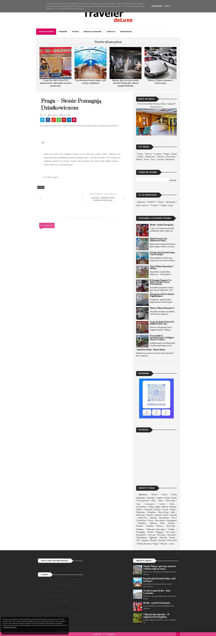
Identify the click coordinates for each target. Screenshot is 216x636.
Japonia (173, 515)
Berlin (140, 157)
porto (146, 159)
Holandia (151, 512)
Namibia (149, 526)
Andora (164, 494)
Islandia (158, 515)
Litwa (150, 520)
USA (138, 540)
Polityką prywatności (10, 627)
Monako (139, 526)
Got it (167, 6)
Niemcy (159, 526)
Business (141, 202)
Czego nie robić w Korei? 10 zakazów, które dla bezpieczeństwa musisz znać (55, 83)
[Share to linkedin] (69, 120)
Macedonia (160, 520)
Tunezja (163, 538)
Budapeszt (150, 157)
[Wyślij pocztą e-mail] (74, 120)
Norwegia (171, 526)
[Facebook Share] (48, 120)
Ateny (153, 159)
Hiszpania (140, 512)
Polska (163, 205)
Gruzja (173, 509)
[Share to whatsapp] (58, 120)
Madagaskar (171, 520)
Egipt (157, 507)
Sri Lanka (170, 532)
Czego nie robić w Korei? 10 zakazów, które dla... (162, 323)
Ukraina (153, 540)
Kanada (153, 518)
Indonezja (140, 515)
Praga (166, 154)
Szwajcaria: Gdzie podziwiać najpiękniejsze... (162, 295)
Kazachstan (164, 518)
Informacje (170, 202)
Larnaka (160, 159)
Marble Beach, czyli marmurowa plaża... (158, 240)
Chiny (160, 501)
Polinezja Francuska (155, 529)
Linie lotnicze (142, 205)
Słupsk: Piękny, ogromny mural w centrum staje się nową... (159, 567)
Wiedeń (149, 154)
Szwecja (151, 535)
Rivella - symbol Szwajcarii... (162, 225)
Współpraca (126, 31)
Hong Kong (163, 512)
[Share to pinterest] (64, 120)
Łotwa (171, 544)
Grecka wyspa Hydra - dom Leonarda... (156, 592)
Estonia (165, 507)
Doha (172, 504)
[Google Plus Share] (53, 120)
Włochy (164, 544)
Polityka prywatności (60, 565)
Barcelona (170, 157)
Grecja (165, 509)
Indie (173, 512)
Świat (170, 205)
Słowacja (161, 535)
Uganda (145, 540)
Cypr (138, 504)
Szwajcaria (141, 535)
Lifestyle (110, 31)
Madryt (139, 159)
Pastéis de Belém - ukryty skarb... (151, 350)
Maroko (171, 523)
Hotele (75, 31)
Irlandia (149, 515)
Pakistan (140, 529)
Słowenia (172, 535)
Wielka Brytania (144, 544)
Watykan (162, 540)
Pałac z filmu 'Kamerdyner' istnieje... (162, 267)
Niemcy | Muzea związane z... (162, 308)
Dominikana (141, 507)
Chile (153, 501)
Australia (150, 498)
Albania (154, 494)
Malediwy (142, 523)
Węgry (155, 544)
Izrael (165, 515)
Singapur (160, 532)
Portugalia (140, 532)
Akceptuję (62, 631)
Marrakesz (169, 159)
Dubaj (151, 507)
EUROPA (151, 202)
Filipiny (139, 509)
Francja (157, 509)
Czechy (40, 187)
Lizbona (160, 157)
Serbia (150, 532)
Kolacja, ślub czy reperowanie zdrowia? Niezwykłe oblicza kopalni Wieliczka (125, 83)
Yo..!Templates (109, 634)
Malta (162, 523)
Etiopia (173, 507)
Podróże (63, 31)
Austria (159, 498)
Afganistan (142, 494)
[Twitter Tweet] (42, 120)
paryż (140, 154)
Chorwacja (170, 501)
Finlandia (148, 509)
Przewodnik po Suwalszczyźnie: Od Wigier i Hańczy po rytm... (162, 338)
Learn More (157, 6)
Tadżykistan (141, 538)
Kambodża (142, 518)
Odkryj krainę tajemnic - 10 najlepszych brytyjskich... (156, 615)
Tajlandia (153, 538)
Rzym (174, 154)
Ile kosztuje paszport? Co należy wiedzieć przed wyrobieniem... (161, 282)
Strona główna (46, 31)
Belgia (167, 498)
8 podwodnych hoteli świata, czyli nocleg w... (162, 253)
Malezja (153, 523)
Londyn (157, 154)
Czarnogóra (149, 504)
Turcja (172, 538)
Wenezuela (172, 540)
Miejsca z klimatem (93, 31)
